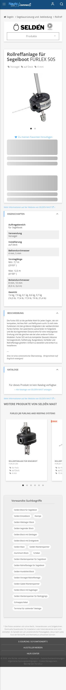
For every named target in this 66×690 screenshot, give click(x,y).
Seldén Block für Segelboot (25, 510)
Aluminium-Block (21, 553)
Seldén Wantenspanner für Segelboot (30, 559)
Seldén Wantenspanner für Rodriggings (30, 596)
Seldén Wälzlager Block (24, 522)
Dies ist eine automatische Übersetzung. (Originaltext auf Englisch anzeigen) (32, 357)
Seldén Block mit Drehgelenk (26, 540)
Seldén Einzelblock (22, 516)
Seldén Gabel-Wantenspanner (27, 583)
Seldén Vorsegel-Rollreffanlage (27, 577)
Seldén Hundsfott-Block (24, 571)
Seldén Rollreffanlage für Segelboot (29, 565)
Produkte (31, 36)
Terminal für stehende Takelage (27, 608)
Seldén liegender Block (23, 528)
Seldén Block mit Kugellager (26, 590)
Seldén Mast (19, 547)
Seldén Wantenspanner (39, 547)
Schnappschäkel (21, 602)
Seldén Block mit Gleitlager (25, 534)
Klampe (38, 516)
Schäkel (36, 553)
